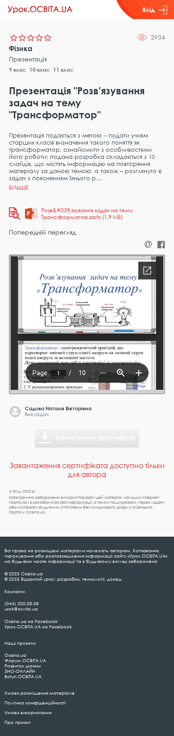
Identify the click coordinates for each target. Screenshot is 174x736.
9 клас (17, 69)
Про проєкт (17, 722)
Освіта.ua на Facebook (31, 621)
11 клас (63, 69)
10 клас (39, 69)
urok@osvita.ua (21, 608)
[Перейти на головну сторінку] (40, 9)
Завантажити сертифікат (95, 437)
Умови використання (27, 712)
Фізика (21, 48)
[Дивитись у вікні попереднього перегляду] (14, 213)
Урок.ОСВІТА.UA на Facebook (38, 626)
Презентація (28, 59)
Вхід (148, 9)
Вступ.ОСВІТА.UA (22, 676)
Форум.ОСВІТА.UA (25, 660)
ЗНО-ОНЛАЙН (19, 671)
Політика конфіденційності (35, 702)
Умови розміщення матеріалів (39, 693)
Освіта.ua (15, 655)
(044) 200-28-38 (21, 603)
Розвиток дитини (22, 665)
